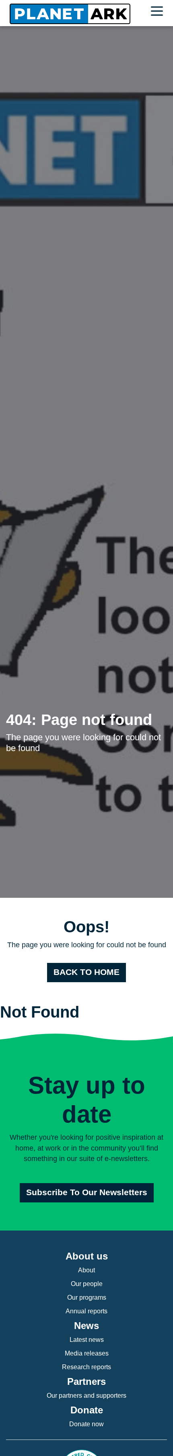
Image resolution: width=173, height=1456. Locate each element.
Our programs (86, 1297)
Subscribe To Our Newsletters (86, 1192)
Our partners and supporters (86, 1395)
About (86, 1270)
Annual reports (86, 1311)
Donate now (86, 1424)
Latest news (87, 1339)
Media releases (87, 1353)
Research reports (86, 1367)
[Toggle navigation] (159, 12)
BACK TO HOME (86, 972)
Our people (87, 1283)
